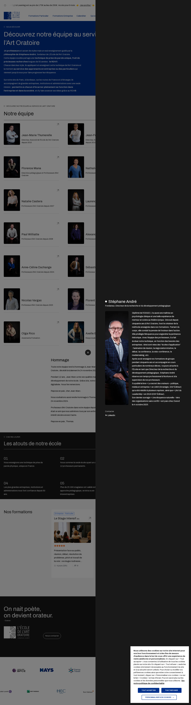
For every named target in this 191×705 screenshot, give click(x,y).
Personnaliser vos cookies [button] (158, 697)
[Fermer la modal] (88, 352)
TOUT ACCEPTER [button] (148, 690)
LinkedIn (111, 415)
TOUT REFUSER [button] (171, 690)
